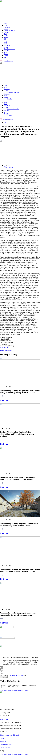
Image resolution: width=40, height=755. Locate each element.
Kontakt (6, 37)
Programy (6, 32)
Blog (5, 34)
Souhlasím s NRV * (15, 675)
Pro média (3, 741)
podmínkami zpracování (17, 675)
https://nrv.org (4, 347)
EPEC (5, 25)
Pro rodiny (7, 27)
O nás (5, 24)
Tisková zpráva (8, 167)
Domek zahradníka (9, 30)
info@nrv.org (4, 719)
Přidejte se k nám (5, 748)
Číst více (4, 400)
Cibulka (6, 29)
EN (5, 39)
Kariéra (6, 35)
